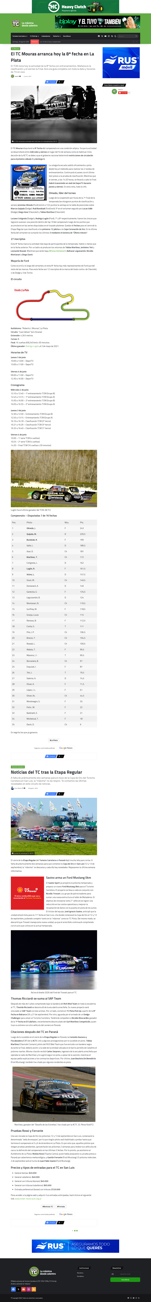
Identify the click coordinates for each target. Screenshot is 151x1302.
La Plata (54, 740)
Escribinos (67, 36)
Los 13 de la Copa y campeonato (50, 44)
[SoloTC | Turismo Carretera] (24, 23)
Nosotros (80, 1273)
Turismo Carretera (19, 36)
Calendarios (46, 36)
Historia (56, 36)
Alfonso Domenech (57, 250)
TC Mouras (15, 49)
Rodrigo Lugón (32, 346)
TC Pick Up (33, 36)
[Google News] (66, 748)
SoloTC (17, 76)
